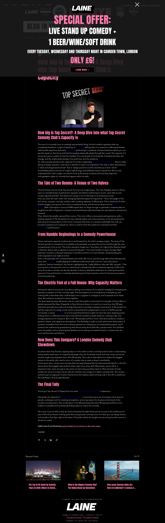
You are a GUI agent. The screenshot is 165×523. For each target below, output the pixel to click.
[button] (137, 4)
